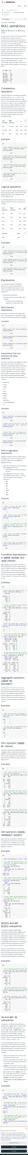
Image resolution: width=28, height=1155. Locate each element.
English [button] (19, 6)
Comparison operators (16, 688)
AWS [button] (25, 6)
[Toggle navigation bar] (2, 2)
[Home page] (2, 10)
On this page (5, 19)
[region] (14, 1140)
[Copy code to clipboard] (25, 70)
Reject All (14, 1147)
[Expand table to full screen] (25, 120)
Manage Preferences (14, 1142)
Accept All (14, 1151)
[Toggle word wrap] (22, 147)
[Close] (26, 1128)
